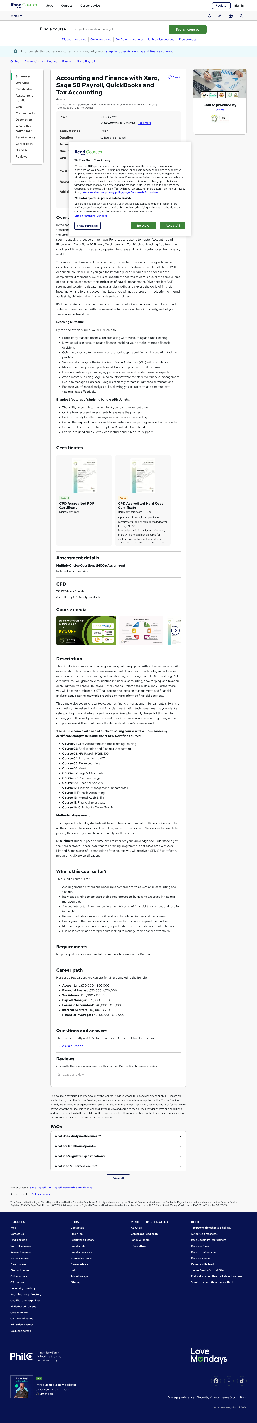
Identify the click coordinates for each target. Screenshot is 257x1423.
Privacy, (215, 1397)
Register (221, 6)
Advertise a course (22, 1324)
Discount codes (19, 1270)
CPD (19, 107)
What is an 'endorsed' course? (76, 1166)
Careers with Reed (202, 1264)
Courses (67, 6)
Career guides (19, 1312)
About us (136, 1227)
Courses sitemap (20, 1330)
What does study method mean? (77, 1136)
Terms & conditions (234, 1397)
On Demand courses (130, 39)
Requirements (25, 137)
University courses (161, 39)
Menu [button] (15, 16)
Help (13, 1227)
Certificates (24, 89)
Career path (24, 144)
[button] (175, 630)
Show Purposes (87, 226)
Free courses (188, 39)
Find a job (77, 1234)
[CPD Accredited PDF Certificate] (84, 475)
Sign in (239, 6)
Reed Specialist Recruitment (208, 1240)
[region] (130, 189)
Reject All (143, 226)
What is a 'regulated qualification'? (80, 1156)
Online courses (100, 39)
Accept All (173, 226)
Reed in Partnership (203, 1252)
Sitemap (76, 1282)
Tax (49, 1187)
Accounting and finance (40, 61)
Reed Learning (200, 1246)
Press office (138, 1246)
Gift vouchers (18, 1276)
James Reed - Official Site (207, 1270)
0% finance (17, 1282)
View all (118, 1178)
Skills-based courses (23, 1306)
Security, (203, 1397)
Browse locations (81, 1258)
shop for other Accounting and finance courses (139, 51)
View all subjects (20, 1246)
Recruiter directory (82, 1240)
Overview (22, 83)
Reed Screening (201, 1258)
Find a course (53, 29)
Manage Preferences (182, 1397)
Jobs (49, 6)
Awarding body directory (25, 1294)
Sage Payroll (86, 61)
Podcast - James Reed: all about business (216, 1276)
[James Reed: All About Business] (21, 1386)
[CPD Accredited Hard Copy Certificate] (142, 475)
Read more (144, 122)
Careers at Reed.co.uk (144, 1234)
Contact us (17, 1234)
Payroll (67, 61)
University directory (23, 1288)
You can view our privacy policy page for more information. (121, 192)
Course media (25, 113)
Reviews (21, 156)
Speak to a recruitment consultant (212, 1282)
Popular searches (81, 1252)
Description (24, 120)
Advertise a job (80, 1276)
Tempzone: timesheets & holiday (211, 1227)
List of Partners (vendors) (91, 215)
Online (14, 61)
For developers (140, 1240)
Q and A (21, 150)
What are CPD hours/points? (75, 1146)
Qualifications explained (25, 1300)
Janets (219, 109)
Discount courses (74, 39)
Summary (23, 76)
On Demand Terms (21, 1318)
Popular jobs (78, 1246)
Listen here (47, 1394)
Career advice (90, 6)
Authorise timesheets (204, 1234)
